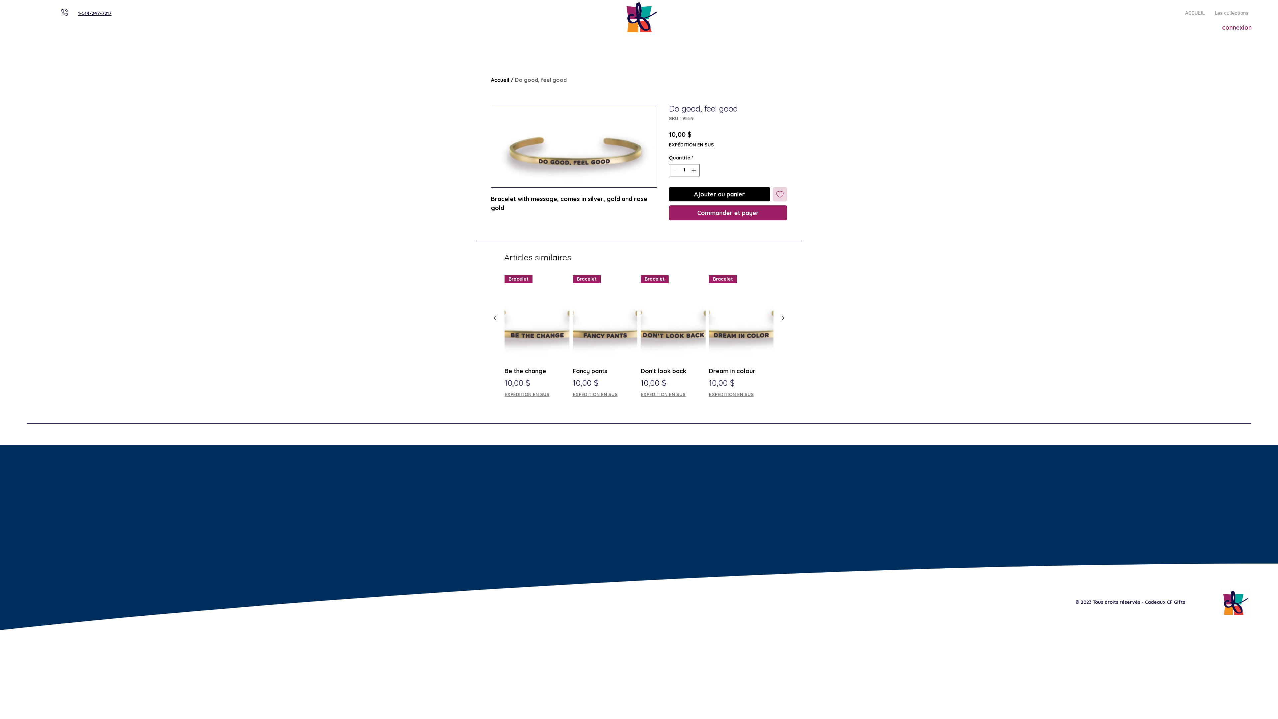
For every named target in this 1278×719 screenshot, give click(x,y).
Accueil (500, 80)
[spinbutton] (684, 170)
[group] (639, 340)
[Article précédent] (495, 318)
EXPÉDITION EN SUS (691, 145)
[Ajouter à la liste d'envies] (780, 194)
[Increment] (694, 170)
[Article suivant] (783, 318)
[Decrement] (674, 170)
